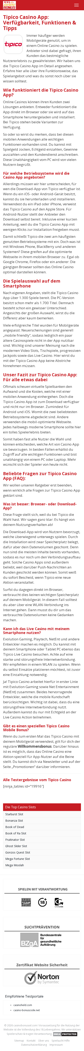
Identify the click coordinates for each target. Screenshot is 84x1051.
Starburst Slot (14, 814)
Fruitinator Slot (15, 840)
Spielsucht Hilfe (61, 1040)
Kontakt (31, 1040)
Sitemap (19, 1040)
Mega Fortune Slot (17, 859)
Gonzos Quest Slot (17, 852)
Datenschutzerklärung (34, 1044)
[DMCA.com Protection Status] (65, 1034)
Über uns (43, 1040)
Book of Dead (14, 827)
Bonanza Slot (14, 820)
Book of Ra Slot (15, 833)
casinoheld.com (22, 1005)
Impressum (56, 1044)
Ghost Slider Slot (16, 846)
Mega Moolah (14, 865)
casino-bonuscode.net (26, 1010)
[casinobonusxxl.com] (9, 5)
